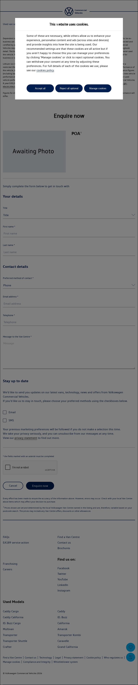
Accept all (40, 88)
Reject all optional (69, 88)
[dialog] (69, 342)
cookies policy (45, 70)
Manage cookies (97, 88)
